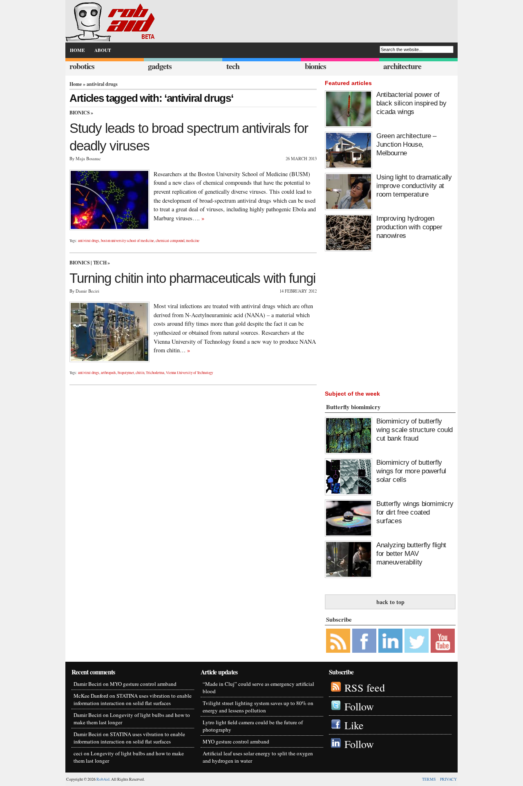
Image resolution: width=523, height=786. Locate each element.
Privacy (448, 779)
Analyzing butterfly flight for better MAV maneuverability (411, 553)
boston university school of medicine (127, 240)
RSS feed (364, 687)
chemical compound (170, 240)
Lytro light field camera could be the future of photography (253, 726)
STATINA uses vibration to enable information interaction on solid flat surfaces (133, 699)
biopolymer (126, 372)
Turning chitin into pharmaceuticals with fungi (192, 278)
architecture (402, 66)
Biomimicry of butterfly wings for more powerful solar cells (411, 471)
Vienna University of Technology (189, 372)
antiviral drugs (88, 240)
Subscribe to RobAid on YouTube (443, 641)
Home (75, 84)
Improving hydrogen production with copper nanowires (409, 227)
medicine (192, 240)
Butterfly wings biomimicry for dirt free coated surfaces (415, 512)
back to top (390, 602)
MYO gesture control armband (143, 683)
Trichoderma (155, 372)
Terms (429, 779)
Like (354, 725)
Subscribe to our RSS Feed (338, 641)
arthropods (108, 372)
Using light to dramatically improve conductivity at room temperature (414, 185)
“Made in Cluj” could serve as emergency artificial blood (258, 687)
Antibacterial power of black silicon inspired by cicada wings (411, 103)
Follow (359, 706)
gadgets (160, 66)
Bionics (79, 112)
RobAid (103, 779)
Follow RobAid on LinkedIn (390, 641)
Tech (100, 262)
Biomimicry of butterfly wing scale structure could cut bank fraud (414, 429)
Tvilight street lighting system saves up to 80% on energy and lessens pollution (258, 706)
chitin (140, 372)
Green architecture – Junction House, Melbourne (406, 144)
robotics (81, 66)
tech (232, 66)
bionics (315, 66)
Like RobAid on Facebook (364, 641)
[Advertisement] (410, 319)
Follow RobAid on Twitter (417, 641)
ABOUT (102, 50)
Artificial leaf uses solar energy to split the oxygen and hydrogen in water (258, 757)
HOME (77, 50)
